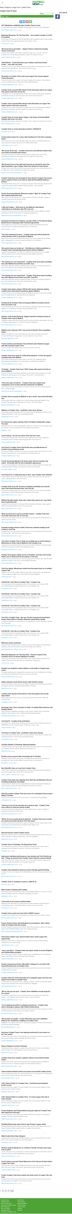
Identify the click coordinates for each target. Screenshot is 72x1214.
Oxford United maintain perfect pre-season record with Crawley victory (26, 1071)
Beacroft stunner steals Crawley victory (15, 833)
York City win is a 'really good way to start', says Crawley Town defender (26, 475)
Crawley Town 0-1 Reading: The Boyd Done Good (19, 844)
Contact (19, 1208)
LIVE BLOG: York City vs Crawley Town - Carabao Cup (20, 631)
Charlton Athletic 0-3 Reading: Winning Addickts (18, 744)
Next (12, 1191)
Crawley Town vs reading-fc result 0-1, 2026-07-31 (18, 881)
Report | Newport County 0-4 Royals (14, 1046)
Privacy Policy (21, 1205)
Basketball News (22, 1203)
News (2, 16)
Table (7, 16)
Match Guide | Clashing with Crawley (14, 890)
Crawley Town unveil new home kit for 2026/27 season (20, 913)
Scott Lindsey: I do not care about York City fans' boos (20, 435)
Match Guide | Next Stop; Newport (13, 1136)
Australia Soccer (6, 1210)
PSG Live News (5, 1208)
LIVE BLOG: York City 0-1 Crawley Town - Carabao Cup (20, 594)
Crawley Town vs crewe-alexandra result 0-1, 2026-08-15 (21, 129)
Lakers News (21, 1201)
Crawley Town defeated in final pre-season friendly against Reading (25, 870)
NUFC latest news (6, 1203)
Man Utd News (5, 1206)
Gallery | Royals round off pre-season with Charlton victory (22, 682)
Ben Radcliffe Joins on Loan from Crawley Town (18, 768)
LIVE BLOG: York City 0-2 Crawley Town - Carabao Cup (20, 582)
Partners (19, 1210)
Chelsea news (5, 1201)
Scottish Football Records (8, 1212)
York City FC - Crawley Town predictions (15, 721)
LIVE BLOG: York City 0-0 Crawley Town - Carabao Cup (20, 605)
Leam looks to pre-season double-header (16, 901)
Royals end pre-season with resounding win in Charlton (21, 756)
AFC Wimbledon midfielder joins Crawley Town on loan (20, 25)
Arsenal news (5, 1200)
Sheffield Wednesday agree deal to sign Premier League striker (23, 1124)
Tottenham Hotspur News (8, 1205)
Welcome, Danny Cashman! (11, 643)
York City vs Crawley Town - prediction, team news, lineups (22, 733)
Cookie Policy (21, 1206)
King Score (20, 1200)
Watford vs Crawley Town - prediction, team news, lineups (21, 410)
